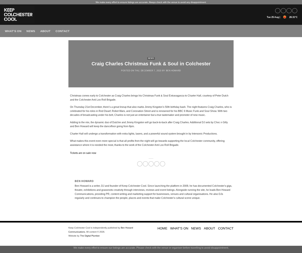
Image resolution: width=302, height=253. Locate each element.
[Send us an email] (294, 10)
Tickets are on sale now (83, 153)
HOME (162, 228)
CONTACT (226, 228)
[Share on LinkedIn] (162, 163)
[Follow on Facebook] (277, 10)
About (45, 31)
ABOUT (209, 228)
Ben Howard (173, 70)
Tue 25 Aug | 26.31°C (282, 17)
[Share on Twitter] (145, 163)
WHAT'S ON (179, 228)
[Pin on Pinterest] (156, 163)
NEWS (196, 228)
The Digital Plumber (90, 235)
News (30, 31)
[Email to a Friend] (151, 163)
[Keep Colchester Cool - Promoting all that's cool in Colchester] (57, 14)
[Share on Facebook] (139, 163)
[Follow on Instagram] (283, 10)
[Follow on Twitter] (289, 10)
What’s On (13, 31)
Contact (63, 31)
